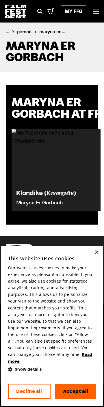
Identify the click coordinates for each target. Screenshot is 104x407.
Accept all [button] (75, 391)
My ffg (73, 11)
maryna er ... (52, 31)
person (24, 31)
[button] (52, 369)
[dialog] (52, 326)
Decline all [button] (29, 391)
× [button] (96, 252)
